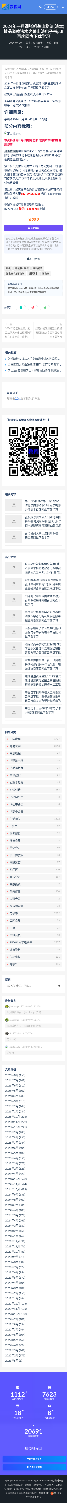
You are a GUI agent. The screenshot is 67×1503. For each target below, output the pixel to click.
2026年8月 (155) (15, 1075)
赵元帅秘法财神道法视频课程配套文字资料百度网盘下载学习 (48, 332)
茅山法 (45, 274)
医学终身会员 (35, 1459)
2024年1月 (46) (14, 1236)
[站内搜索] (40, 7)
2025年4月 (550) (15, 1158)
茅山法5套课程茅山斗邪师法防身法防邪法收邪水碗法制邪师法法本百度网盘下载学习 (43, 505)
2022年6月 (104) (15, 1334)
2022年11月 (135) (16, 1308)
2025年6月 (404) (15, 1148)
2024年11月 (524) (16, 1184)
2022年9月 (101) (15, 1319)
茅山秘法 (37, 268)
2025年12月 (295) (16, 1116)
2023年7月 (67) (14, 1267)
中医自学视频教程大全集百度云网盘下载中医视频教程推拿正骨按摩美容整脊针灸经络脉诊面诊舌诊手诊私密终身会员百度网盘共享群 (43, 697)
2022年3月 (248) (15, 1350)
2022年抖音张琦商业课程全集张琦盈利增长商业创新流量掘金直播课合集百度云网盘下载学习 (43, 584)
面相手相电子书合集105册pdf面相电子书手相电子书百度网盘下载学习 (43, 632)
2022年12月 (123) (16, 1303)
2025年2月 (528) (15, 1168)
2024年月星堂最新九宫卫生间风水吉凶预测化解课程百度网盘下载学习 (18, 332)
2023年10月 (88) (15, 1251)
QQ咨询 (35, 259)
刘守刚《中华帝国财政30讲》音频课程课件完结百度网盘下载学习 (43, 600)
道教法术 (33, 274)
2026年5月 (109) (15, 1090)
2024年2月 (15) (14, 1231)
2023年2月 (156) (15, 1293)
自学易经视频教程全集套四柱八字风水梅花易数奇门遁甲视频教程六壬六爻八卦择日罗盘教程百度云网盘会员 (43, 568)
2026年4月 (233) (15, 1096)
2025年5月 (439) (15, 1153)
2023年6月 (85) (14, 1272)
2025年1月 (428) (15, 1173)
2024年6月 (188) (15, 1210)
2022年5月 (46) (14, 1340)
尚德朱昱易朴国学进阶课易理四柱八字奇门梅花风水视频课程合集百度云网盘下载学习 (43, 616)
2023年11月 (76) (15, 1246)
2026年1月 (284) (15, 1111)
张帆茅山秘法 (22, 268)
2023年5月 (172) (15, 1277)
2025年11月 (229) (16, 1122)
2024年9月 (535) (15, 1194)
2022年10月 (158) (16, 1314)
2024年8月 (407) (15, 1199)
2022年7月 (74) (14, 1329)
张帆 (8, 268)
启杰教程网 (21, 69)
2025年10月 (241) (16, 1127)
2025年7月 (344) (15, 1142)
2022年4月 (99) (14, 1345)
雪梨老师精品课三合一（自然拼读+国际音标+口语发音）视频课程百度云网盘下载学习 (43, 664)
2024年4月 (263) (15, 1220)
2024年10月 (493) (16, 1189)
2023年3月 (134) (15, 1288)
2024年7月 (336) (15, 1205)
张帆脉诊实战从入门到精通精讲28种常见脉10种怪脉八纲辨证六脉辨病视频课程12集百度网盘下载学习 (43, 521)
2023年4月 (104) (15, 1283)
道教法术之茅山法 (15, 274)
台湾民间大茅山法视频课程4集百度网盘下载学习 (37, 364)
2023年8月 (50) (14, 1262)
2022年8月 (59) (14, 1324)
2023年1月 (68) (14, 1298)
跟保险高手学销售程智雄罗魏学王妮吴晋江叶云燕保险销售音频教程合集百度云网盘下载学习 (43, 648)
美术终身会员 (35, 1467)
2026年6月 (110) (15, 1085)
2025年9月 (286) (15, 1132)
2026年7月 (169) (15, 1080)
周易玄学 (38, 43)
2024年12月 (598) (16, 1179)
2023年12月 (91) (15, 1241)
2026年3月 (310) (15, 1101)
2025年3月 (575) (15, 1163)
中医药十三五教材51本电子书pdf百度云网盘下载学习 (43, 710)
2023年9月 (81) (14, 1257)
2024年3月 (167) (15, 1225)
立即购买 (34, 228)
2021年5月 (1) (13, 1360)
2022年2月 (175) (15, 1355)
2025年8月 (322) (15, 1137)
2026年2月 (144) (15, 1106)
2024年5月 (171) (15, 1215)
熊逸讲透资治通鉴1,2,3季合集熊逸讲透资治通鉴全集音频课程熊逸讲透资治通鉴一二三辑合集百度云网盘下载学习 (43, 680)
